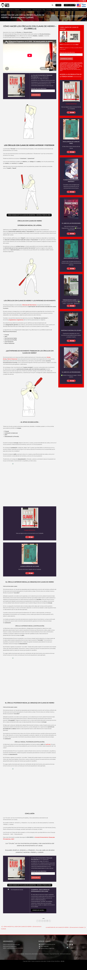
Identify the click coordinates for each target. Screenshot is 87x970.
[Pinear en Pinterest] (45, 921)
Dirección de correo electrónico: (38, 88)
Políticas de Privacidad (44, 953)
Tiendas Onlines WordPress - (55, 961)
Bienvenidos (4, 9)
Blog (44, 9)
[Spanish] (84, 5)
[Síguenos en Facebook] (79, 1)
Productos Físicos (26, 9)
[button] (69, 5)
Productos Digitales (14, 9)
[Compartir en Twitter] (40, 921)
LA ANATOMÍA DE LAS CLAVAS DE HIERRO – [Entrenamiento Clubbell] (65, 927)
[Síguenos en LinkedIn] (83, 1)
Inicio (52, 15)
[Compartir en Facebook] (37, 921)
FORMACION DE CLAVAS (69, 300)
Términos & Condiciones (65, 953)
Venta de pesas (66, 9)
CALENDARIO (75, 9)
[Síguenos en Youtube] (85, 1)
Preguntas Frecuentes (54, 953)
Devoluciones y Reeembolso (31, 953)
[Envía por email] (42, 921)
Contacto (48, 9)
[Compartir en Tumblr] (50, 921)
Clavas (57, 15)
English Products (56, 9)
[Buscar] (52, 5)
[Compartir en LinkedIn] (47, 921)
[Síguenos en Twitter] (82, 1)
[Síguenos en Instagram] (80, 1)
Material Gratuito (37, 9)
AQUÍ (61, 70)
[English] (79, 5)
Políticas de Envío (20, 953)
